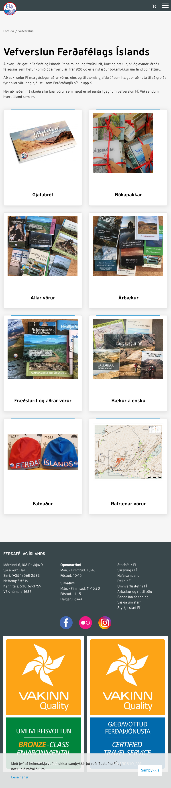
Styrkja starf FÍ (128, 608)
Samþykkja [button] (150, 770)
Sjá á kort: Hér (14, 570)
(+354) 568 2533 (26, 576)
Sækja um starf (129, 602)
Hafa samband (128, 576)
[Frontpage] (9, 8)
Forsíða (8, 31)
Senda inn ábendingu (134, 597)
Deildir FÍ (124, 581)
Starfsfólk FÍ (126, 565)
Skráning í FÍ (127, 570)
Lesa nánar (19, 777)
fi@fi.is (23, 581)
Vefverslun (26, 31)
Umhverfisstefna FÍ (132, 586)
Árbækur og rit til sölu (134, 592)
